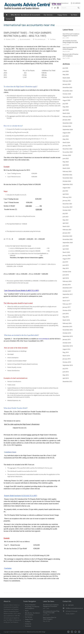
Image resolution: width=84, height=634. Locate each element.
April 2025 (66, 110)
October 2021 (67, 210)
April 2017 (66, 297)
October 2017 (67, 291)
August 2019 (66, 259)
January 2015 (66, 339)
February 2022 (67, 197)
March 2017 (66, 301)
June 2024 (66, 136)
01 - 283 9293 (70, 605)
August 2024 (66, 133)
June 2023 (66, 158)
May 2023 (66, 162)
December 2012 (67, 381)
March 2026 (66, 78)
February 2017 (67, 304)
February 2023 (67, 171)
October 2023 (67, 155)
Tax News (74, 15)
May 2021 (66, 220)
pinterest (79, 632)
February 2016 (67, 323)
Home (26, 611)
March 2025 (66, 113)
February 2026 (67, 81)
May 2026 (66, 74)
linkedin (58, 8)
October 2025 (67, 94)
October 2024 (67, 126)
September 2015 (68, 336)
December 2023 (67, 149)
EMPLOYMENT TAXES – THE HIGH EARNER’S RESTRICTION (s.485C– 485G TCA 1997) (27, 34)
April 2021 (66, 223)
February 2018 (67, 281)
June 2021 (66, 217)
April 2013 (66, 378)
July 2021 (65, 213)
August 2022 (66, 188)
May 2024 (66, 139)
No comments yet (40, 39)
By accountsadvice (25, 39)
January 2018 (66, 284)
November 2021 (67, 207)
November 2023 (67, 152)
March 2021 (66, 226)
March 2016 (66, 320)
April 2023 (66, 165)
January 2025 (66, 120)
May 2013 (66, 375)
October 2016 (67, 310)
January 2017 (66, 307)
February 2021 (67, 229)
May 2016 (66, 317)
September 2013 (68, 365)
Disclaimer (28, 626)
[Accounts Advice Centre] (32, 9)
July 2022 (65, 191)
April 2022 (66, 194)
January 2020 (66, 255)
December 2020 (67, 236)
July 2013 (65, 368)
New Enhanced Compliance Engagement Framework (71, 35)
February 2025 (67, 116)
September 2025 (68, 97)
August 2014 (66, 349)
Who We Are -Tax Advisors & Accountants (25, 15)
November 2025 (67, 91)
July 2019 (65, 262)
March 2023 (66, 168)
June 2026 (66, 71)
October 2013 (67, 362)
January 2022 (66, 200)
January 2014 (66, 359)
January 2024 (66, 145)
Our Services (48, 15)
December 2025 (67, 87)
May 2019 (66, 268)
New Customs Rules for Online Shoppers (70, 48)
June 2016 (66, 313)
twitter (55, 8)
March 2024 (66, 142)
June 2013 (66, 372)
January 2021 (66, 233)
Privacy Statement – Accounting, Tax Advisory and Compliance (32, 606)
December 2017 (67, 288)
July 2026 (65, 68)
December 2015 (67, 326)
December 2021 (67, 204)
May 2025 (66, 107)
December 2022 (67, 175)
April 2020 (66, 249)
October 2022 (67, 181)
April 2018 (66, 278)
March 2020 (66, 252)
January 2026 (66, 84)
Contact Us (9, 19)
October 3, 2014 (10, 39)
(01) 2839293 (76, 3)
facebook (52, 8)
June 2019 (66, 265)
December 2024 (67, 123)
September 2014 (68, 346)
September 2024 (68, 129)
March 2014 (66, 356)
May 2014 (66, 352)
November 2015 (67, 330)
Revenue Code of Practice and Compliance (70, 55)
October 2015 (67, 333)
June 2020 (66, 246)
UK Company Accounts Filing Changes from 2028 (70, 41)
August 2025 (66, 100)
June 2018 (66, 275)
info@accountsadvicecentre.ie (59, 3)
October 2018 (67, 272)
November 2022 (67, 178)
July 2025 (65, 104)
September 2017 (68, 294)
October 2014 (67, 343)
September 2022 (68, 184)
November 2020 (67, 239)
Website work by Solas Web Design (36, 632)
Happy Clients (62, 15)
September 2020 (68, 242)
